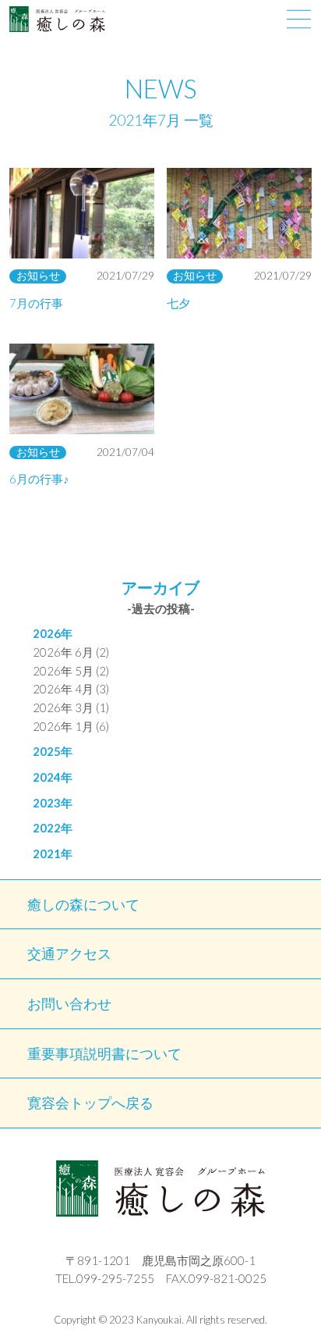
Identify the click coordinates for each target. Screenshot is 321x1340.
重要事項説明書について (104, 1054)
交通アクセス (69, 954)
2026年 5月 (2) (71, 671)
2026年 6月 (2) (71, 652)
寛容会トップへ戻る (90, 1103)
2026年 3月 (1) (71, 707)
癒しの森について (83, 904)
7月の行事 (36, 303)
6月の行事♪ (39, 479)
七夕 (178, 303)
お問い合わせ (69, 1004)
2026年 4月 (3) (71, 689)
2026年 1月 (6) (71, 726)
